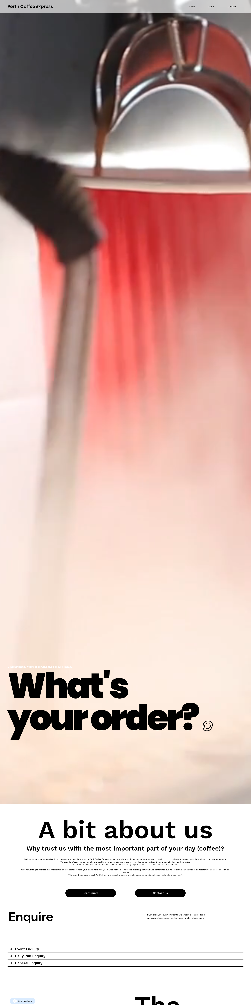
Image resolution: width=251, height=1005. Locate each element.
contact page (177, 918)
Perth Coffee (30, 6)
